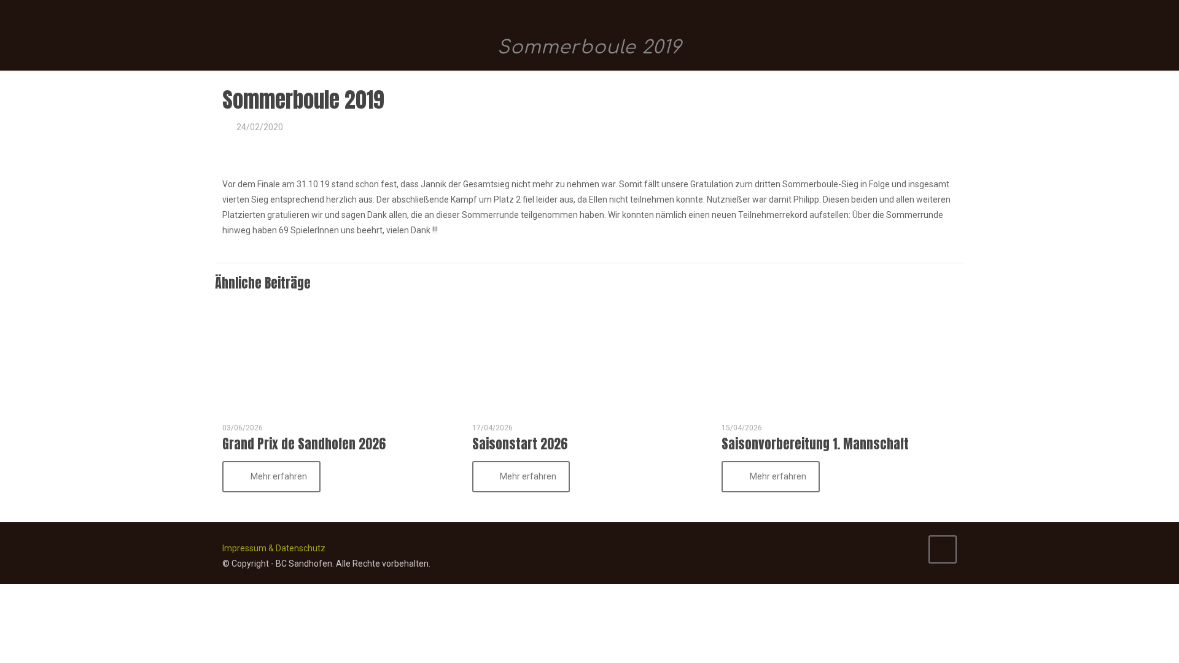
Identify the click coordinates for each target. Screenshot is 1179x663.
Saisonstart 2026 (519, 444)
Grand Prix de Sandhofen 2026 (304, 444)
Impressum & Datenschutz (273, 548)
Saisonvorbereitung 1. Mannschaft (815, 444)
